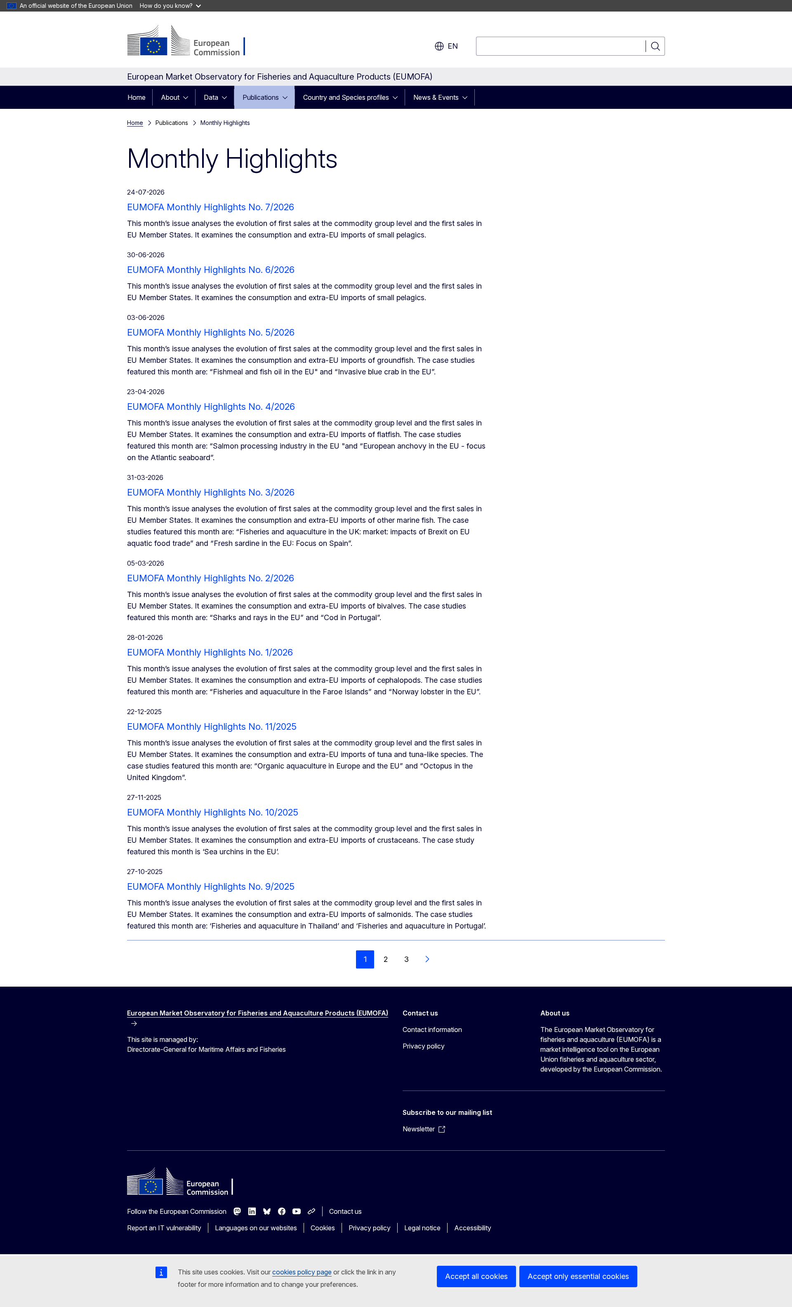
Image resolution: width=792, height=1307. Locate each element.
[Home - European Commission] (193, 41)
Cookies (323, 1228)
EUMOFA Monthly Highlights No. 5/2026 (211, 332)
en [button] (453, 46)
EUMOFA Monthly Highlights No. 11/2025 (212, 726)
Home (136, 97)
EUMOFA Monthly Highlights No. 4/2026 (211, 406)
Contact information (432, 1029)
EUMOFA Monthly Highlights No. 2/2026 (210, 578)
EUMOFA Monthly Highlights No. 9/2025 (211, 886)
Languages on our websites (256, 1228)
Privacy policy (424, 1046)
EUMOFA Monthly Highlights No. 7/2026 (210, 207)
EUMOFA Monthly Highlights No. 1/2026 (210, 652)
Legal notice (422, 1228)
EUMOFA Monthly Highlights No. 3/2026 (211, 492)
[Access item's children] (188, 97)
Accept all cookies (476, 1276)
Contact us (345, 1211)
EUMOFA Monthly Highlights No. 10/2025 (212, 812)
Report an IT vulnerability (164, 1228)
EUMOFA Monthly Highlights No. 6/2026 (211, 269)
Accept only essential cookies (578, 1276)
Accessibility (472, 1228)
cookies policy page (302, 1272)
